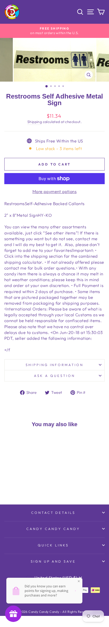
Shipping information (55, 365)
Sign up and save (53, 561)
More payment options (54, 191)
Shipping (34, 121)
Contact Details (53, 513)
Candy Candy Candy (53, 529)
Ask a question (54, 376)
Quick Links (53, 545)
